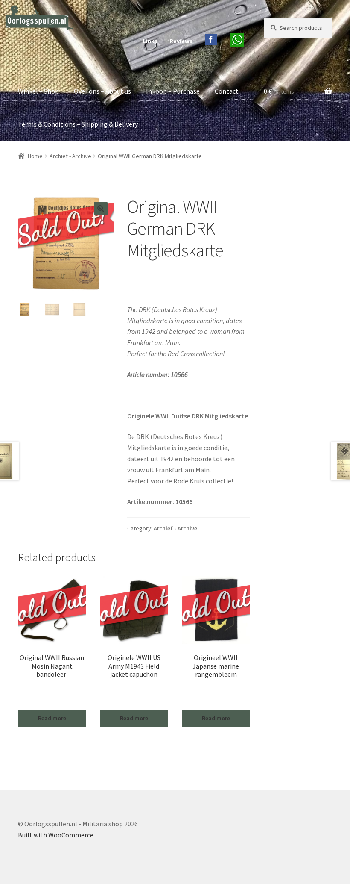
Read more (52, 718)
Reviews (180, 41)
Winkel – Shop (38, 91)
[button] (101, 208)
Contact (227, 91)
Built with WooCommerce (55, 835)
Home (35, 156)
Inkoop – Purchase (173, 91)
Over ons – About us (102, 91)
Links (150, 41)
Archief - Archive (70, 156)
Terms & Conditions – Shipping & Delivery (78, 124)
